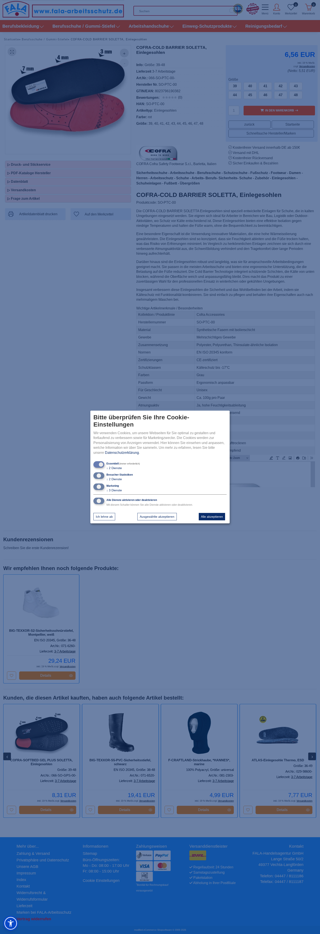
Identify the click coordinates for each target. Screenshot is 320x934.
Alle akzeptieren (212, 516)
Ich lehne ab (104, 516)
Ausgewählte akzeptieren (157, 516)
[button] (10, 923)
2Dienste (114, 468)
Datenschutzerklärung (122, 452)
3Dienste (114, 490)
